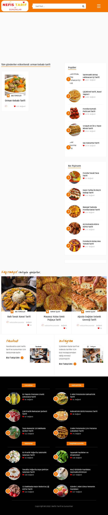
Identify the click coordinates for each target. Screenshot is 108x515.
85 (25, 400)
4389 (87, 97)
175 (86, 230)
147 (86, 247)
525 (17, 106)
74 (73, 434)
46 (25, 458)
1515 (87, 131)
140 (86, 195)
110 (26, 492)
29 (30, 325)
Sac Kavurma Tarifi (91, 143)
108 (26, 475)
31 (101, 328)
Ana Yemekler (16, 96)
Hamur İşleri (55, 312)
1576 (87, 114)
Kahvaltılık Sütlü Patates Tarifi (83, 411)
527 (74, 475)
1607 (87, 80)
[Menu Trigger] (99, 6)
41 (73, 400)
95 (86, 178)
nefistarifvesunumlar (17, 322)
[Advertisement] (54, 37)
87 (25, 417)
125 (86, 212)
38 (73, 414)
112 (26, 434)
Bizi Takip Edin (13, 358)
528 (73, 458)
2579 (87, 146)
